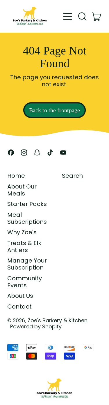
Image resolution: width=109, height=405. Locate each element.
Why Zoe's (22, 232)
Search (72, 176)
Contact (19, 306)
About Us (20, 296)
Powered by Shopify (36, 326)
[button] (82, 16)
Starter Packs (27, 204)
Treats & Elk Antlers (24, 246)
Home (16, 176)
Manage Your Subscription (27, 264)
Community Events (24, 281)
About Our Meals (22, 190)
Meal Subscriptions (27, 218)
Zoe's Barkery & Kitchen (57, 320)
